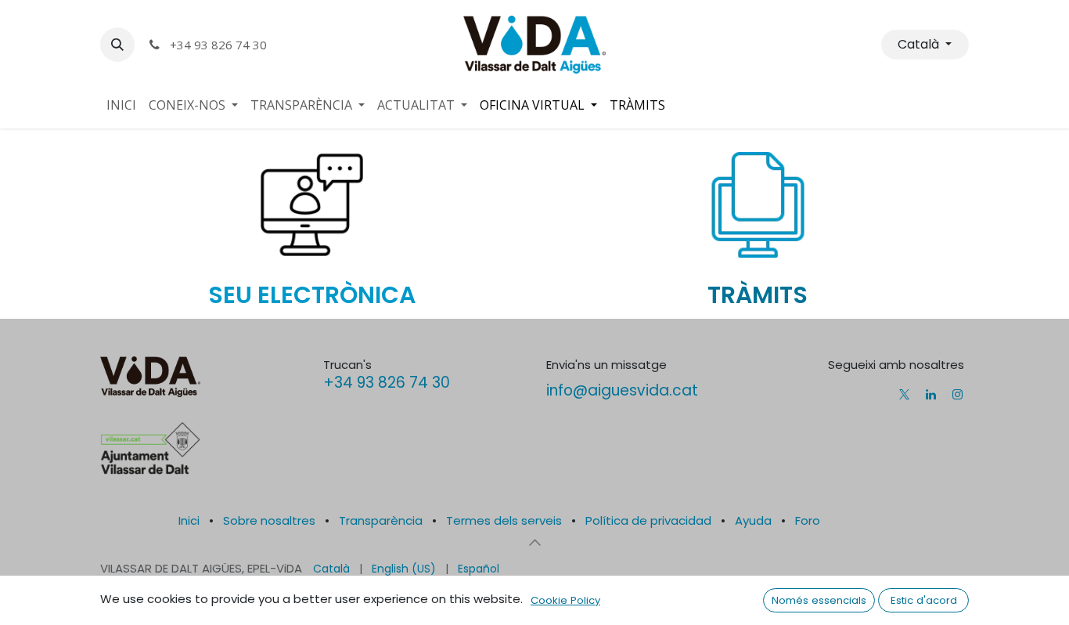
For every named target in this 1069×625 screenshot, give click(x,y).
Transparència (381, 520)
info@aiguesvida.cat (622, 390)
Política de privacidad (648, 520)
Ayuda (753, 520)
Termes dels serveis (504, 520)
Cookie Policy (565, 600)
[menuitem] (121, 105)
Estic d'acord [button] (924, 600)
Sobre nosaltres (269, 520)
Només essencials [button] (819, 600)
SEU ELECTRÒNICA (312, 295)
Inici (189, 520)
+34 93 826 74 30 (386, 382)
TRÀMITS (757, 295)
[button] (117, 44)
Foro (807, 520)
